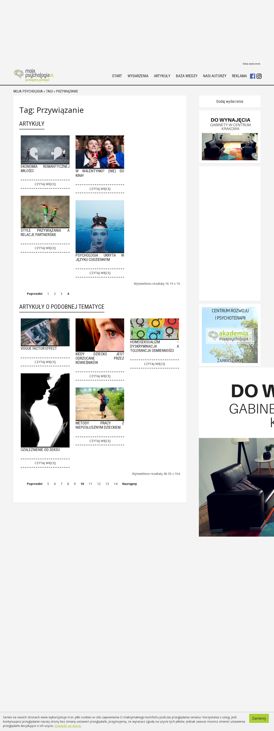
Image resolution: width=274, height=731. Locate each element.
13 (107, 484)
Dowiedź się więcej (68, 726)
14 (115, 484)
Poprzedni (34, 294)
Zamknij (259, 718)
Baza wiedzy (187, 76)
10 (82, 484)
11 (90, 484)
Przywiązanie (67, 91)
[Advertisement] (137, 30)
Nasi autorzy (214, 76)
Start (117, 76)
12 (99, 484)
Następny (129, 484)
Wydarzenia (138, 76)
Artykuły (162, 76)
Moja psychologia (28, 91)
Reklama (239, 76)
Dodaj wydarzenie (251, 63)
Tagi (49, 91)
